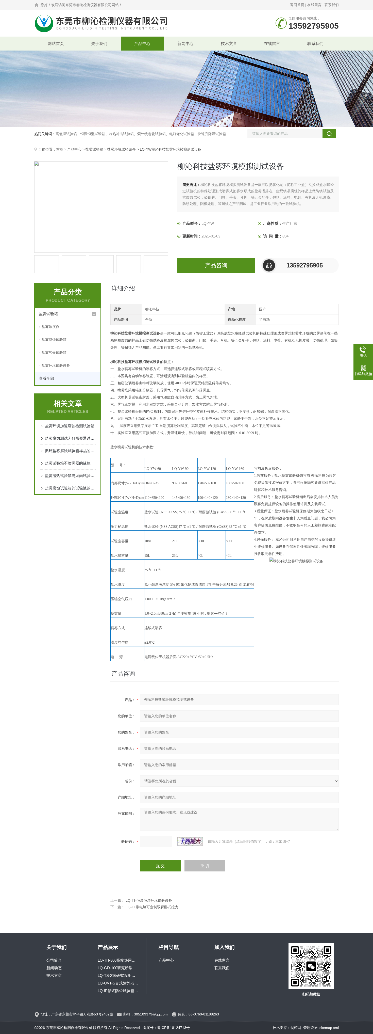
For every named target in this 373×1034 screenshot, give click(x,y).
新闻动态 (54, 968)
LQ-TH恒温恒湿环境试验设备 (149, 900)
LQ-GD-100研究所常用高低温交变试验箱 (118, 968)
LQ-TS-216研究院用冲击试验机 (118, 975)
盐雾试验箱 (94, 149)
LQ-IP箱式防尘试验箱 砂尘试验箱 (118, 991)
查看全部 (46, 378)
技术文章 (229, 43)
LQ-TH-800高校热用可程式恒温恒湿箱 (118, 960)
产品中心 (142, 43)
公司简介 (54, 960)
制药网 (296, 1028)
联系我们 (332, 5)
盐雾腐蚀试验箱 (54, 340)
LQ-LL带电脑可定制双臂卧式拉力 (152, 907)
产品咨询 (216, 265)
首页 (59, 149)
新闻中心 (185, 43)
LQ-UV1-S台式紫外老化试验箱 (118, 983)
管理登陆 (310, 1028)
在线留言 (314, 5)
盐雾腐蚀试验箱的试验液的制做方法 (70, 488)
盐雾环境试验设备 (121, 149)
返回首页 (297, 5)
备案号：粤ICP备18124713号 (166, 1028)
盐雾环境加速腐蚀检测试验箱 (69, 426)
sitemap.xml (329, 1028)
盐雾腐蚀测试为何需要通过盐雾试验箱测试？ (70, 438)
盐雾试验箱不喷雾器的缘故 (68, 463)
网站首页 (56, 43)
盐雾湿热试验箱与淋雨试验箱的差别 (70, 475)
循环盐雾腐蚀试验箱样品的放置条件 (70, 451)
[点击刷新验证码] (190, 841)
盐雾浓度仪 (50, 327)
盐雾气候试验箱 (54, 353)
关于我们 (99, 43)
